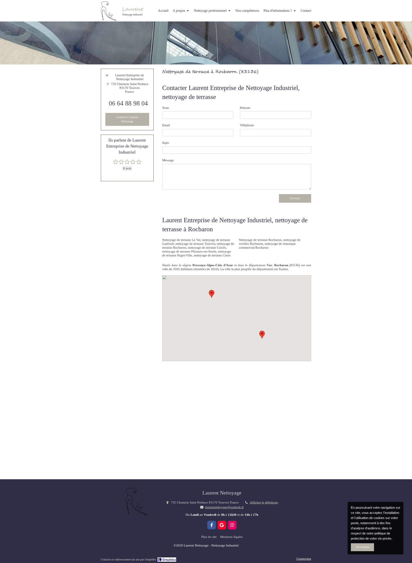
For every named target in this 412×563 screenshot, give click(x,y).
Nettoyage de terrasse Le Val (181, 240)
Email (166, 125)
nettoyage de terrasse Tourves (195, 243)
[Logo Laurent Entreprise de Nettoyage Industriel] (108, 19)
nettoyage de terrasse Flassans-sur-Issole (189, 251)
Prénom (245, 108)
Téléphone (247, 125)
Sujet (165, 143)
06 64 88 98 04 (128, 103)
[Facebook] (211, 525)
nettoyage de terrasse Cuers (212, 255)
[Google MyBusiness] (222, 525)
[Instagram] (232, 525)
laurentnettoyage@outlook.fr (224, 507)
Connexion (303, 558)
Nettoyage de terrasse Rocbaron (260, 240)
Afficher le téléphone (264, 502)
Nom (165, 108)
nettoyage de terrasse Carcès (207, 247)
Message (168, 160)
